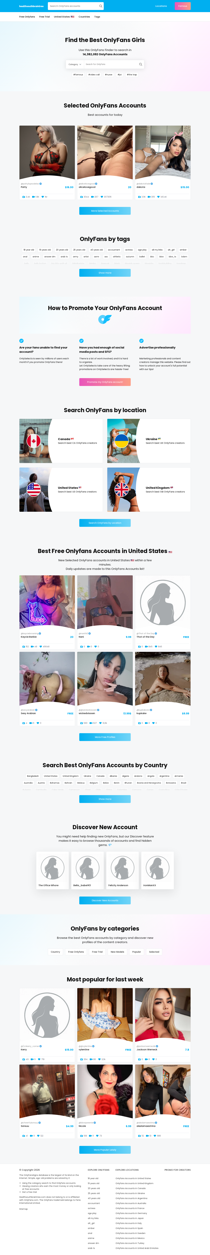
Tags (97, 16)
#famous (78, 74)
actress (129, 249)
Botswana (171, 782)
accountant (114, 249)
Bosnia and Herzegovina (149, 782)
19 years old (45, 249)
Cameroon (74, 789)
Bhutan (128, 782)
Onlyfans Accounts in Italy (129, 1223)
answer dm (49, 256)
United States (62, 16)
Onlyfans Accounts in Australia (131, 1203)
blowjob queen (132, 263)
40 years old (96, 249)
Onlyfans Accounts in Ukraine (130, 1193)
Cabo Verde (58, 789)
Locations (161, 6)
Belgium (94, 782)
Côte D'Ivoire (181, 789)
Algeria (125, 776)
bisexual (105, 263)
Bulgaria (27, 789)
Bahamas (54, 782)
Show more (105, 272)
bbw (161, 256)
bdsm (184, 256)
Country (55, 951)
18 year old (29, 249)
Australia (28, 782)
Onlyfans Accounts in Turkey (130, 1243)
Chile (98, 789)
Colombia (122, 789)
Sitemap (23, 1209)
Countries (84, 16)
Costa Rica (164, 789)
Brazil (183, 782)
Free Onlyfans (27, 16)
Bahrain (68, 782)
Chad (87, 789)
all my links (157, 249)
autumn (130, 256)
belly (26, 263)
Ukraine (87, 776)
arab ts (64, 256)
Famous (182, 6)
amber (183, 249)
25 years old (79, 249)
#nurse (108, 74)
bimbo (92, 263)
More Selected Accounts (105, 210)
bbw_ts (172, 256)
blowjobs (149, 263)
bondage (181, 263)
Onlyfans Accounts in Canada (131, 1188)
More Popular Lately (105, 1149)
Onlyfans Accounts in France (130, 1208)
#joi (120, 74)
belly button (40, 263)
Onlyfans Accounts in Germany (131, 1213)
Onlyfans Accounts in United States (133, 1178)
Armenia (179, 776)
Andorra (138, 776)
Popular (136, 951)
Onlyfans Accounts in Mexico (130, 1238)
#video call (94, 74)
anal (25, 256)
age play (142, 249)
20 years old (62, 249)
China (109, 789)
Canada (100, 776)
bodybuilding (165, 263)
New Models (117, 951)
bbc (152, 256)
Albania (113, 776)
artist (86, 256)
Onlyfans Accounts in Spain (129, 1228)
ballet (142, 256)
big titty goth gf (59, 263)
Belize (106, 782)
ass (106, 256)
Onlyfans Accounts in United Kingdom (134, 1183)
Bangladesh (33, 776)
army (75, 256)
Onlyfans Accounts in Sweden (130, 1233)
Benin (116, 782)
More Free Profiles (105, 737)
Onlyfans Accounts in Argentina (131, 1198)
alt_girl (171, 249)
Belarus (81, 782)
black (117, 263)
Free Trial (44, 16)
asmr (96, 256)
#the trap (132, 74)
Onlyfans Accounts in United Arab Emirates (137, 1248)
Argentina (164, 776)
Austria (41, 782)
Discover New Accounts (105, 900)
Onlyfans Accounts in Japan (130, 1218)
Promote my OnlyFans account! (105, 382)
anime (36, 256)
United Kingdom (71, 776)
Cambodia (41, 789)
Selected (154, 951)
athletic (117, 256)
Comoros (136, 789)
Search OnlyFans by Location (105, 523)
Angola (150, 776)
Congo (150, 789)
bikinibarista (78, 263)
